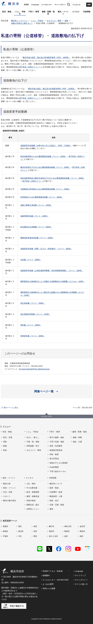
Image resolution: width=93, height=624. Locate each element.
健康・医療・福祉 (79, 432)
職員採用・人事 (56, 496)
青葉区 (5, 526)
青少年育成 (54, 459)
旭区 (20, 526)
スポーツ (6, 496)
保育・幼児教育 (56, 446)
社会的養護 (54, 467)
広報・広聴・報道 (57, 505)
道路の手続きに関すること (22, 23)
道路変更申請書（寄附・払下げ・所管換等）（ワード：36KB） (46, 249)
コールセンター (46, 4)
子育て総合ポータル (58, 471)
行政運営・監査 (56, 492)
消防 (5, 442)
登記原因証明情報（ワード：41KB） (35, 314)
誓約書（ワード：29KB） (30, 325)
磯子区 (51, 526)
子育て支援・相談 (57, 442)
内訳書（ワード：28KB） (30, 260)
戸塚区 (5, 536)
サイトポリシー (81, 580)
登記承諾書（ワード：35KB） (32, 303)
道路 (66, 21)
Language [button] (35, 4)
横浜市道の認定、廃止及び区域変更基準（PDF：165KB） (46, 57)
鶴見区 (82, 531)
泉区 (35, 526)
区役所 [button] (26, 4)
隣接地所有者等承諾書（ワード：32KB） (37, 238)
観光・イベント (9, 478)
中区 (20, 536)
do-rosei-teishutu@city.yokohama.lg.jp (34, 369)
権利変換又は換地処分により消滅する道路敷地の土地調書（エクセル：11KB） (52, 281)
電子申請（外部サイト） (29, 67)
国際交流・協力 (32, 505)
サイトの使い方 (81, 584)
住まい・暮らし (32, 437)
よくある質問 (48, 584)
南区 (81, 536)
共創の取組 (30, 500)
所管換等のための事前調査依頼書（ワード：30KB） (41, 197)
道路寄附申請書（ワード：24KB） (34, 216)
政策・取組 (54, 488)
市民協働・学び (32, 446)
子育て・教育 (54, 432)
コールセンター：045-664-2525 (55, 580)
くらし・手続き (37, 21)
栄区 (35, 531)
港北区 (21, 531)
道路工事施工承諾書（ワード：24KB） (36, 205)
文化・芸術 (7, 492)
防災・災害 (7, 437)
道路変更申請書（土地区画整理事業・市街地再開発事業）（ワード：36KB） (51, 271)
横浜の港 (6, 484)
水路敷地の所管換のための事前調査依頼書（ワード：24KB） (45, 189)
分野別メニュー (32, 509)
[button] (46, 391)
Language (79, 571)
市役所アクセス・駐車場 (52, 571)
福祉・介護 (77, 442)
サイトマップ (80, 575)
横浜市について (56, 484)
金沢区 (82, 526)
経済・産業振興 (32, 492)
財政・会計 (54, 500)
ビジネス (29, 478)
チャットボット (60, 4)
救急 (5, 446)
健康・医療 (77, 437)
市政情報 (52, 478)
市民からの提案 (49, 588)
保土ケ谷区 (53, 536)
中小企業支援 (31, 488)
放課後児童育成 (56, 450)
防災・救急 (7, 432)
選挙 (51, 509)
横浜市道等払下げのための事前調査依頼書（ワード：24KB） (45, 167)
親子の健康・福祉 (57, 437)
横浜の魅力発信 (9, 500)
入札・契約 (30, 484)
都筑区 (67, 531)
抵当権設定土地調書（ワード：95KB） (36, 227)
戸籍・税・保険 (32, 442)
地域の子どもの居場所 (59, 463)
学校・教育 (54, 454)
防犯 (5, 450)
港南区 (5, 531)
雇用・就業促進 (32, 496)
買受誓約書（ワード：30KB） (32, 336)
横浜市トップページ (19, 21)
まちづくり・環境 (54, 21)
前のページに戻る (11, 408)
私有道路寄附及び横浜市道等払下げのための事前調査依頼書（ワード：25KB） (52, 178)
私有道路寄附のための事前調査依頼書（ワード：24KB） (43, 156)
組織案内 (46, 575)
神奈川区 (68, 526)
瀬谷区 (51, 531)
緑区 (66, 536)
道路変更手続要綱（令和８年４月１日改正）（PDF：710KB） (45, 146)
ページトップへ (46, 416)
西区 (35, 536)
